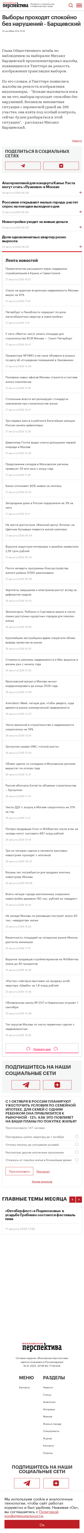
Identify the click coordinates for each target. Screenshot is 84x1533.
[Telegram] (25, 1085)
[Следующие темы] (79, 1200)
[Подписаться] (61, 166)
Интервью (49, 1409)
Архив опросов (42, 1181)
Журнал (47, 1438)
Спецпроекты (51, 1431)
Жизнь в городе (52, 1423)
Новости (77, 140)
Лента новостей (22, 260)
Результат (43, 1171)
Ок (42, 1524)
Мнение (47, 1416)
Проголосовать (19, 1171)
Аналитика (49, 1401)
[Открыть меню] (79, 5)
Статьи (47, 1394)
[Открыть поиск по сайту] (70, 5)
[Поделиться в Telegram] (23, 166)
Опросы (48, 1453)
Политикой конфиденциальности (31, 1513)
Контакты (24, 1387)
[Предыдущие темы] (72, 1200)
